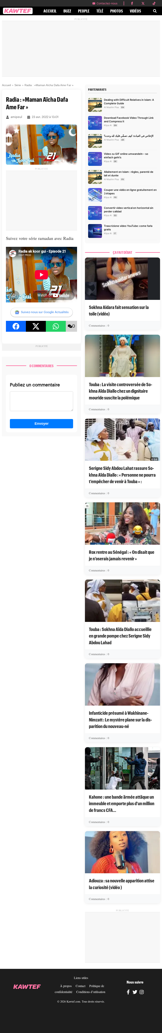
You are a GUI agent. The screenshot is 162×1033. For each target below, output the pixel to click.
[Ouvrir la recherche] (155, 11)
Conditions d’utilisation (90, 992)
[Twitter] (135, 992)
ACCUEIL (50, 11)
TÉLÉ (99, 11)
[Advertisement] (81, 48)
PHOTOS (116, 11)
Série (17, 85)
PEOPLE (83, 11)
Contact (80, 986)
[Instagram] (141, 992)
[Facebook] (128, 992)
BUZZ (67, 11)
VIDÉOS (135, 11)
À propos (66, 986)
